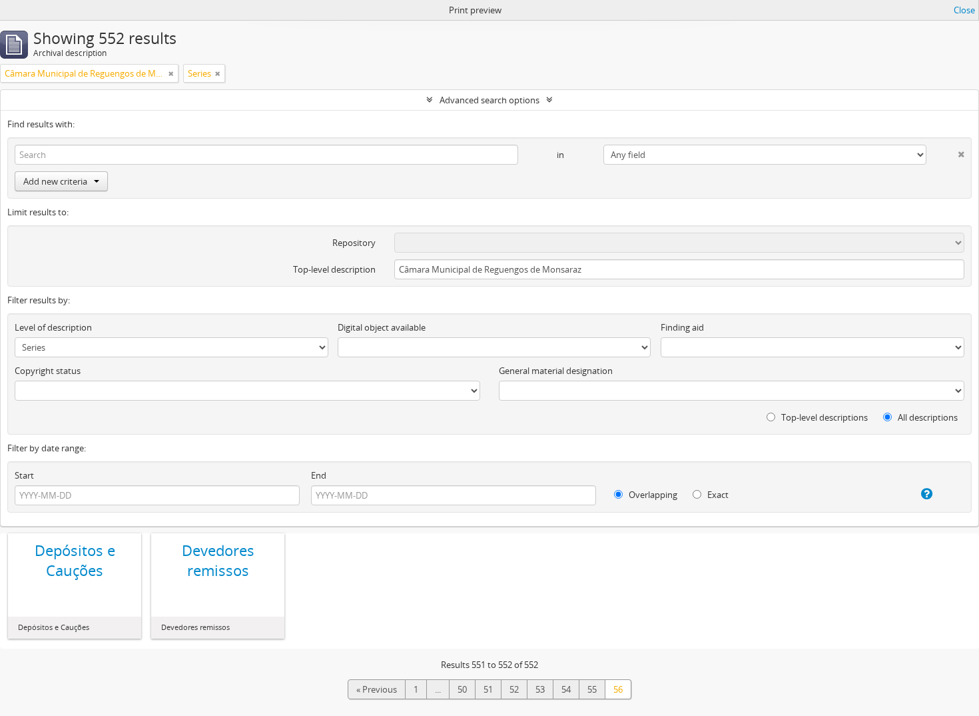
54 (566, 689)
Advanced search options (489, 100)
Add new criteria (55, 181)
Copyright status (48, 371)
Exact (717, 495)
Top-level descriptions (823, 417)
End (318, 475)
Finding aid (682, 327)
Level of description (53, 327)
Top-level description (334, 269)
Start (24, 475)
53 (540, 689)
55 (592, 689)
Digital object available (382, 327)
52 (514, 689)
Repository (354, 243)
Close (964, 10)
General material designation (556, 371)
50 (462, 689)
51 (488, 689)
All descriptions (927, 417)
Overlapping (652, 495)
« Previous (376, 689)
